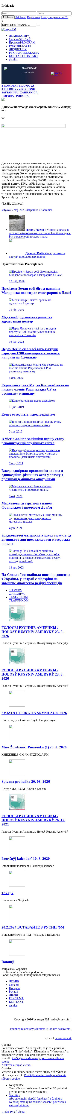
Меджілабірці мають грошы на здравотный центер (26, 319)
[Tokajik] (36, 879)
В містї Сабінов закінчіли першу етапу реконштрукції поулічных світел (32, 441)
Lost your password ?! (54, 17)
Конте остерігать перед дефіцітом (28, 414)
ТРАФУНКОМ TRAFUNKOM (18, 598)
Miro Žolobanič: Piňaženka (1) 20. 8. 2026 (34, 747)
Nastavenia (8, 1065)
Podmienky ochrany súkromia (27, 1028)
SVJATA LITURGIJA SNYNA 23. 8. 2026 (34, 713)
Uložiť (5, 1111)
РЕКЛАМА (24, 52)
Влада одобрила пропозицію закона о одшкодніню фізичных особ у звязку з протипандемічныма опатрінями (32, 475)
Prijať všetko (23, 1065)
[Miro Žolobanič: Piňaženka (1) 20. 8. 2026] (36, 733)
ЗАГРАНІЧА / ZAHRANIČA (19, 92)
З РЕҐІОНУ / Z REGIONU (18, 89)
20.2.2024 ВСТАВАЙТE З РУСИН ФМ (32, 927)
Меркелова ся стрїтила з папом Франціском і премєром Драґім (26, 505)
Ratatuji (7, 962)
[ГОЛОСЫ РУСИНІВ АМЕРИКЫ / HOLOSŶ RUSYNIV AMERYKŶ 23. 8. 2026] (36, 613)
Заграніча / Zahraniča (39, 210)
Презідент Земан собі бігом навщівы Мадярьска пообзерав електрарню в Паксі (36, 291)
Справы (20, 39)
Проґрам (22, 42)
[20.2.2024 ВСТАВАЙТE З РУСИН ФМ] (36, 913)
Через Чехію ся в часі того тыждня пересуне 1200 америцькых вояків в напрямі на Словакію (30, 353)
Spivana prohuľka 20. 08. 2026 (25, 781)
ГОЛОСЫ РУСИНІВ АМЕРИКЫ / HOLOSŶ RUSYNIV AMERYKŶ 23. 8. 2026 (32, 632)
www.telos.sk (63, 1038)
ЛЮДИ (18, 49)
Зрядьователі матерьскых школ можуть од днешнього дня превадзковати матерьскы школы (36, 539)
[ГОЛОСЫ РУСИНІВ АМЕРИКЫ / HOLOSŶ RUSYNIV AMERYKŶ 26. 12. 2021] (36, 802)
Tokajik (7, 893)
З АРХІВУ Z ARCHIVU (17, 592)
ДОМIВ (19, 35)
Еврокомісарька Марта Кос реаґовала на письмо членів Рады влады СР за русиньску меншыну (35, 389)
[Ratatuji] (36, 947)
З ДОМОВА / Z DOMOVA (17, 85)
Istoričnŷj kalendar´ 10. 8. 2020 (25, 859)
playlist (13, 59)
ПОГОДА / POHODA (15, 95)
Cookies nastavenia (58, 1028)
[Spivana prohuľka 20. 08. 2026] (36, 767)
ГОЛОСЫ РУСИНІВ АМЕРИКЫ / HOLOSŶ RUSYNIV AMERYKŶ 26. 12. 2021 (33, 820)
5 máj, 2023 (18, 210)
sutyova (6, 210)
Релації (20, 45)
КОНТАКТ (23, 56)
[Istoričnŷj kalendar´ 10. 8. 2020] (36, 844)
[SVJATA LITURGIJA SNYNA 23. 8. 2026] (36, 699)
